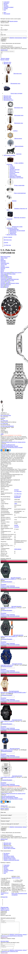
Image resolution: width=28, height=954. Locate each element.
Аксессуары (4, 280)
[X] (8, 450)
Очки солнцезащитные (20, 193)
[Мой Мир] (6, 450)
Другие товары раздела (19, 442)
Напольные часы (18, 123)
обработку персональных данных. (18, 37)
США (2, 434)
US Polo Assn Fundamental (7, 426)
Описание (3, 277)
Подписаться (11, 444)
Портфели (12, 167)
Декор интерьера (19, 146)
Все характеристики (6, 415)
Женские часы (7, 63)
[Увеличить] (12, 324)
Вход (5, 12)
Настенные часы (18, 107)
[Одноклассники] (3, 450)
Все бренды (7, 853)
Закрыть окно (4, 50)
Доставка (6, 5)
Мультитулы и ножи (17, 226)
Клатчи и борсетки (14, 172)
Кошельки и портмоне (15, 176)
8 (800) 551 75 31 (5, 908)
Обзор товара (4, 273)
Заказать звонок (13, 21)
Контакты (6, 3)
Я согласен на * (14, 934)
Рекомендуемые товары (10, 858)
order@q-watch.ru (16, 877)
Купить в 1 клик (5, 585)
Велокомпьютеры (14, 229)
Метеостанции (18, 138)
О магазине (6, 1)
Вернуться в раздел (5, 272)
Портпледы (12, 171)
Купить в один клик (17, 935)
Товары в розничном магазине (11, 860)
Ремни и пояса (13, 175)
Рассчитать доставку (17, 447)
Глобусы (15, 130)
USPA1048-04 (17, 549)
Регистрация (7, 13)
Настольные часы (18, 115)
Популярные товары (9, 856)
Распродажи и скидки (9, 857)
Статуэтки (18, 154)
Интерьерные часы (15, 83)
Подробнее (3, 584)
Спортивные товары (12, 228)
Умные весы (13, 233)
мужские (3, 418)
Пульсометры (13, 232)
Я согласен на (14, 37)
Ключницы (12, 173)
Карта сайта (15, 893)
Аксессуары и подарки (16, 93)
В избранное (4, 587)
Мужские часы (7, 62)
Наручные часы (18, 73)
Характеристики (5, 279)
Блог (5, 9)
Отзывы (6, 8)
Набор (2, 275)
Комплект (3, 276)
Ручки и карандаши (19, 185)
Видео (2, 287)
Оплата (5, 4)
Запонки (14, 200)
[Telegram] (10, 450)
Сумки (11, 165)
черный (16, 525)
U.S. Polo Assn (4, 420)
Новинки (6, 854)
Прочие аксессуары (12, 234)
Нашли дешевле (14, 446)
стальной (16, 526)
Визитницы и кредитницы (16, 177)
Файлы (2, 285)
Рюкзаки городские (14, 169)
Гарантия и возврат (8, 7)
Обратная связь (4, 907)
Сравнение (12, 585)
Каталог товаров (5, 58)
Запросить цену (14, 951)
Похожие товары (5, 283)
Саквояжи (12, 168)
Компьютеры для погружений (17, 230)
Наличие (3, 284)
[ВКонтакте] (1, 450)
